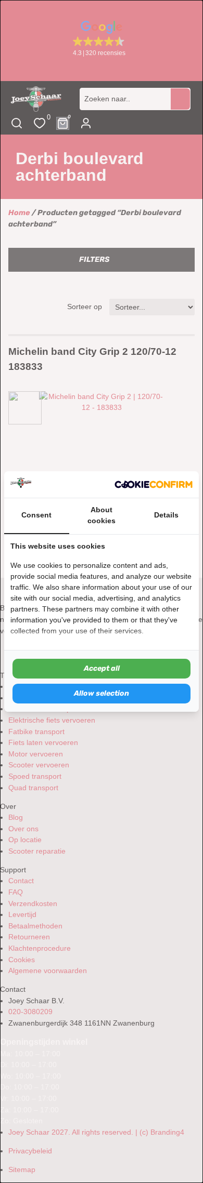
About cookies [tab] (101, 515)
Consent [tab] (36, 515)
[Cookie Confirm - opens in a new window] (154, 484)
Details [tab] (166, 515)
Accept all (102, 668)
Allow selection (101, 693)
